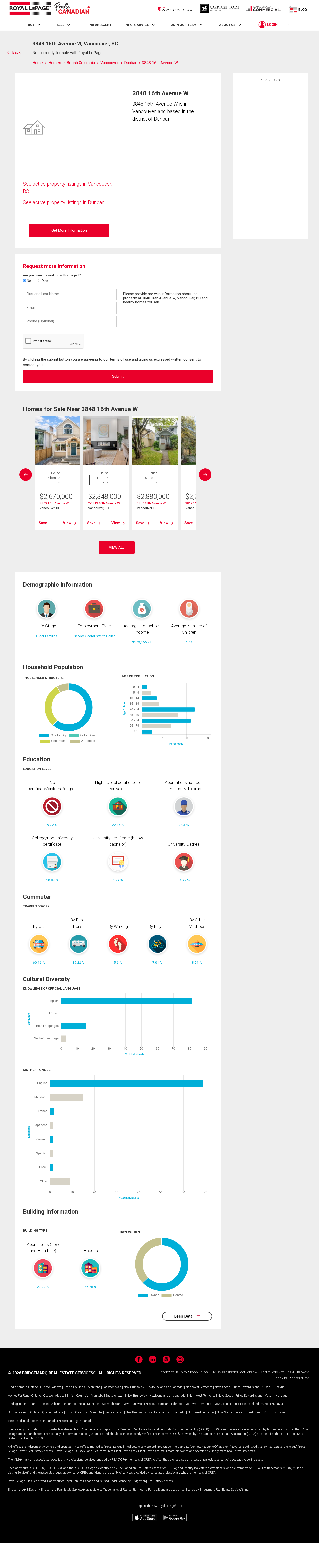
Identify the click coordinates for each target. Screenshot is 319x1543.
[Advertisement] (270, 160)
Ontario (33, 1387)
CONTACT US (169, 1372)
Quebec (45, 1387)
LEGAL (290, 1372)
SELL (60, 25)
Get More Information (69, 230)
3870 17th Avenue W (54, 503)
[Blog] (298, 9)
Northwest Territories (199, 1387)
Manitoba (94, 1387)
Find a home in (17, 1387)
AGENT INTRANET (272, 1372)
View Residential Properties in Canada (32, 1421)
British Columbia (75, 1387)
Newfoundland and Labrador (164, 1387)
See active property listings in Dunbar (63, 202)
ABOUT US (227, 25)
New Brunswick (134, 1387)
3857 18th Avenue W (151, 503)
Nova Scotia (222, 1387)
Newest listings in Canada (75, 1421)
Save (43, 523)
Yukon (266, 1387)
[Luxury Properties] (220, 9)
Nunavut (278, 1387)
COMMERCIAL (249, 1372)
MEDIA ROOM (189, 1372)
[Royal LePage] (50, 9)
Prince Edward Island (246, 1387)
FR (287, 25)
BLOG (204, 1372)
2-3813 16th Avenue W (104, 503)
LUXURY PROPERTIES (224, 1372)
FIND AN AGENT (99, 25)
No (28, 281)
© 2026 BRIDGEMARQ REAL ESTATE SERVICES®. (52, 1373)
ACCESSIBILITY (299, 1378)
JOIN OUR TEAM (184, 25)
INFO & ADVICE (137, 25)
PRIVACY (303, 1372)
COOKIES (281, 1378)
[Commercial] (264, 9)
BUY (31, 25)
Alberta (56, 1387)
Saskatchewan (112, 1387)
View (67, 523)
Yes (44, 281)
